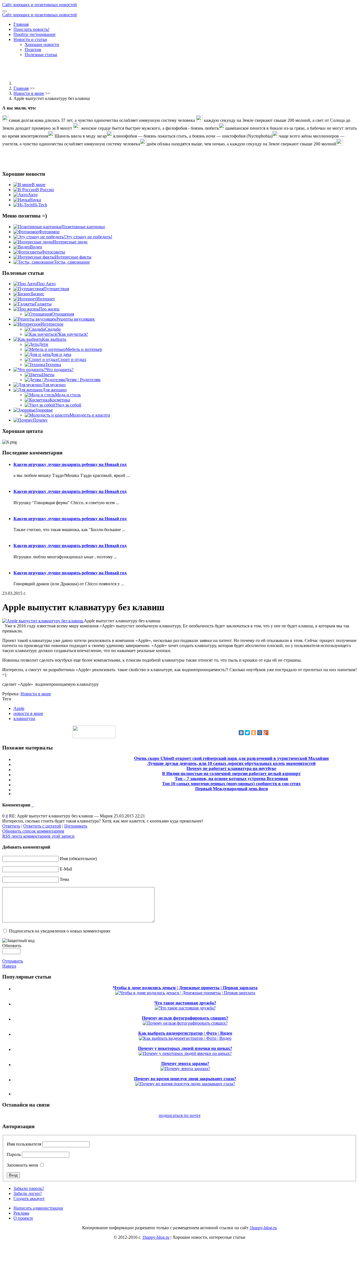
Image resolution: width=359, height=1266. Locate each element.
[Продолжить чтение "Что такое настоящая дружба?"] (185, 1008)
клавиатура (24, 718)
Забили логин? (27, 1193)
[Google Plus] (265, 732)
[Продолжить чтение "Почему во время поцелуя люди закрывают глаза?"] (185, 1083)
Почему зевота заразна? (185, 1063)
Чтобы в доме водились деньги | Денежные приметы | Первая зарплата (185, 987)
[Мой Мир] (259, 732)
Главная (21, 24)
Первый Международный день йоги (231, 788)
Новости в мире (28, 93)
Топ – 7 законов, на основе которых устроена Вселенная (231, 778)
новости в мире (28, 713)
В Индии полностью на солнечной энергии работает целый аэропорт (231, 773)
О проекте (23, 1218)
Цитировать (75, 826)
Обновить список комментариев (33, 831)
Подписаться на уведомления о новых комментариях (60, 931)
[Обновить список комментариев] (33, 805)
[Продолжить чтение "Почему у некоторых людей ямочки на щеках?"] (185, 1053)
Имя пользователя (24, 1144)
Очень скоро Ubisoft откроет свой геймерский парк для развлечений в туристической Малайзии (231, 758)
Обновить (11, 945)
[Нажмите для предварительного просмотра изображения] (43, 620)
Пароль (14, 1154)
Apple (18, 708)
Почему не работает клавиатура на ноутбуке (231, 768)
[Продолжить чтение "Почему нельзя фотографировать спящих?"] (185, 1023)
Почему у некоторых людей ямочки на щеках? (185, 1048)
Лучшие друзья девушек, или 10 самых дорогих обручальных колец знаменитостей (231, 763)
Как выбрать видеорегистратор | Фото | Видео (185, 1033)
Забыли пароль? (28, 1188)
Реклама (21, 1213)
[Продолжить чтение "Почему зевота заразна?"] (185, 1068)
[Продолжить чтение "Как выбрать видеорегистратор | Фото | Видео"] (185, 1038)
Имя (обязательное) (78, 858)
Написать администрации (38, 1208)
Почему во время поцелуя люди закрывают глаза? (185, 1078)
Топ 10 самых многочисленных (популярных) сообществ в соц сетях (231, 783)
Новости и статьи (30, 39)
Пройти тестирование (34, 34)
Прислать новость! (31, 29)
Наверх (9, 966)
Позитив (33, 49)
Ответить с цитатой (42, 826)
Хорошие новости (42, 44)
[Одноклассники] (253, 732)
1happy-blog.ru (263, 1227)
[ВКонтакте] (241, 732)
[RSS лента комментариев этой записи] (32, 805)
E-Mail (66, 869)
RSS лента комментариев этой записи (38, 836)
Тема (64, 879)
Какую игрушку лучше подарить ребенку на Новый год (69, 464)
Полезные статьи (41, 54)
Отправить (12, 961)
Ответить (11, 826)
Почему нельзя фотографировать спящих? (185, 1018)
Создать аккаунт (29, 1198)
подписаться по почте (180, 1115)
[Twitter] (247, 732)
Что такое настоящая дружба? (185, 1002)
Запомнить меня (22, 1165)
